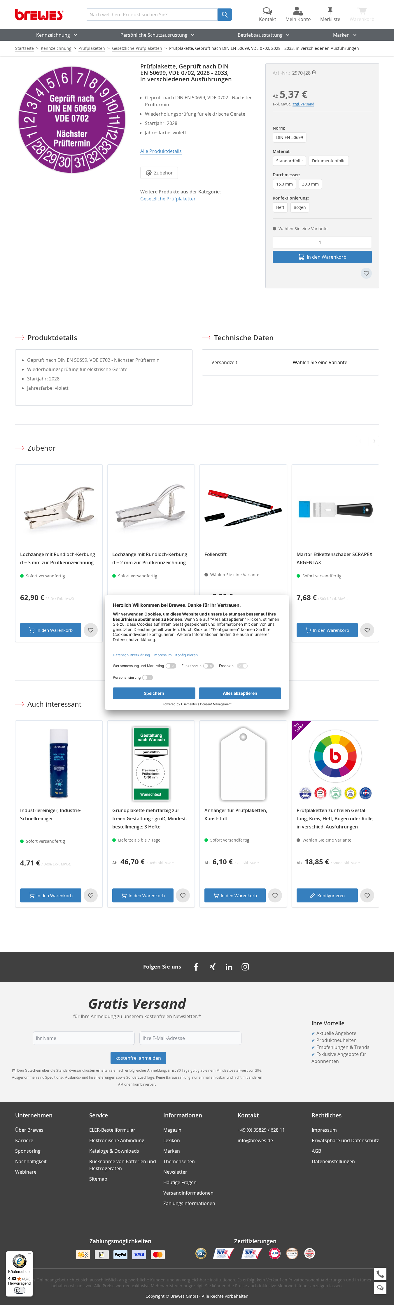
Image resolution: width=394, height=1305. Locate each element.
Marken (341, 35)
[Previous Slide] (361, 441)
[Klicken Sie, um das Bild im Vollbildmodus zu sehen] (72, 120)
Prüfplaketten (91, 48)
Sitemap (98, 1179)
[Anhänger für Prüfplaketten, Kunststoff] (243, 764)
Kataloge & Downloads (114, 1151)
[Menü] (29, 1254)
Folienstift (215, 554)
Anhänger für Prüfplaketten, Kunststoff (235, 814)
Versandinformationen (188, 1193)
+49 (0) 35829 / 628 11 (261, 1130)
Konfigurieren (331, 895)
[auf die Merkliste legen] (366, 273)
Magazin (172, 1130)
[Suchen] (225, 14)
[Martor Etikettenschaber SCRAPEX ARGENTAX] (335, 508)
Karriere (24, 1140)
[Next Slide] (374, 441)
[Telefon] (380, 1274)
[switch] (19, 1290)
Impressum (324, 1130)
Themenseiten (179, 1161)
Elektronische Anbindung (116, 1140)
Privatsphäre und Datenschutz (345, 1140)
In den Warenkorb (54, 630)
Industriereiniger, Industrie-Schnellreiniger (50, 814)
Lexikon (171, 1140)
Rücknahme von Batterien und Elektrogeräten (122, 1165)
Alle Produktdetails (161, 151)
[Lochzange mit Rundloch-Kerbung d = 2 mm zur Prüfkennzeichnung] (151, 508)
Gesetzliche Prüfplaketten (137, 48)
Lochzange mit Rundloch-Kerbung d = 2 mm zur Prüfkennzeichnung (149, 558)
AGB (316, 1151)
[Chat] (380, 1288)
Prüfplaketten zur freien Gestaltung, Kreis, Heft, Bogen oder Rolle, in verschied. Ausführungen (335, 818)
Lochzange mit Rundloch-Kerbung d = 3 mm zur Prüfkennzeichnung (57, 558)
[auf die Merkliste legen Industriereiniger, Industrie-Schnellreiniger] (91, 895)
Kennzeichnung (53, 35)
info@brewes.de (255, 1140)
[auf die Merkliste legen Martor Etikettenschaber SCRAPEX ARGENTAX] (367, 630)
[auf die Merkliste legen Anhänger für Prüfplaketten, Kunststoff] (275, 895)
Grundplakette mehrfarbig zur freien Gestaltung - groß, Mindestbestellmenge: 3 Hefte (149, 818)
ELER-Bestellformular (112, 1130)
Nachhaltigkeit (31, 1161)
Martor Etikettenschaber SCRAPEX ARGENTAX (334, 558)
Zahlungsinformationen (189, 1203)
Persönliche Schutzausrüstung (154, 35)
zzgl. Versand (303, 104)
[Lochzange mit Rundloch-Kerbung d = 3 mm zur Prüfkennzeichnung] (59, 508)
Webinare (25, 1172)
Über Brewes (29, 1130)
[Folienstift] (243, 508)
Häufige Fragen (180, 1182)
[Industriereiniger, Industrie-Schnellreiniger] (59, 764)
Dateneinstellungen (333, 1161)
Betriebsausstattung (260, 35)
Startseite (24, 48)
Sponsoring (28, 1151)
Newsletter (175, 1172)
